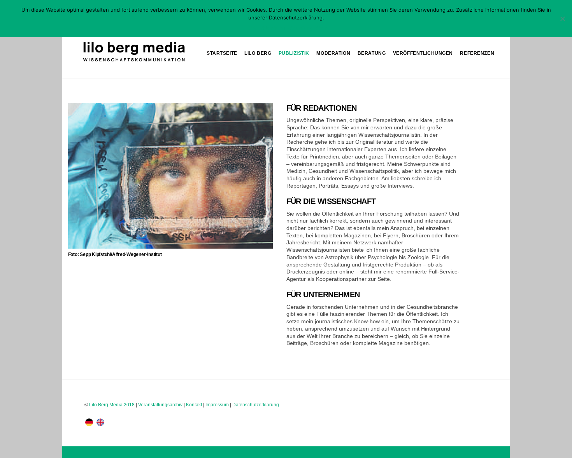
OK (251, 27)
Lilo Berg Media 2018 (112, 404)
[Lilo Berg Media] (133, 62)
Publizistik (294, 53)
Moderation (333, 53)
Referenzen (477, 53)
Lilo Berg (257, 53)
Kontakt (194, 404)
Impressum (217, 404)
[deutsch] (89, 422)
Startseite (222, 53)
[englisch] (100, 422)
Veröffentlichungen (423, 53)
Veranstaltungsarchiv (160, 404)
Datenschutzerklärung (255, 404)
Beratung (372, 53)
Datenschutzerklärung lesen (293, 27)
